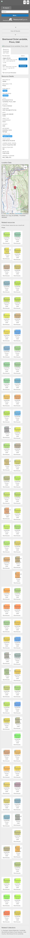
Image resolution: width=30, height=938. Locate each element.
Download (23, 59)
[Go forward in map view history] (4, 190)
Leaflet (7, 213)
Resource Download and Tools (6, 51)
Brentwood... (7, 243)
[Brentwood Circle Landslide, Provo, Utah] (15, 46)
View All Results (15, 31)
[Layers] (25, 167)
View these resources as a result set (13, 225)
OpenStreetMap (18, 213)
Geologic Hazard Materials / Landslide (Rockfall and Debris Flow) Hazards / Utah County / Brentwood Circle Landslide (14, 932)
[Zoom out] (4, 184)
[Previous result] (16, 27)
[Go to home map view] (4, 188)
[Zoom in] (4, 167)
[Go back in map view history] (4, 193)
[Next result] (15, 34)
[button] (15, 187)
